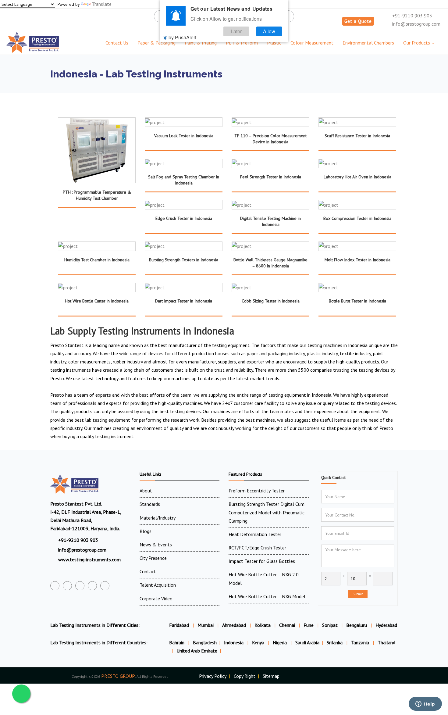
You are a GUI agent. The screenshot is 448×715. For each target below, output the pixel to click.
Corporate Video (156, 598)
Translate (102, 4)
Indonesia (234, 642)
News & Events (156, 545)
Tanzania (360, 642)
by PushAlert (182, 37)
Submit (358, 594)
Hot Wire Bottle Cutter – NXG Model (267, 596)
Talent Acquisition (158, 585)
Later (236, 31)
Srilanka (335, 642)
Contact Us (116, 43)
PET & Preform (242, 43)
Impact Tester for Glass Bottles (262, 561)
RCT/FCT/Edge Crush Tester (257, 548)
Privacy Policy (212, 676)
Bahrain (177, 642)
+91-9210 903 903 (411, 16)
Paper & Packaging (156, 43)
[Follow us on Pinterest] (104, 585)
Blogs (145, 531)
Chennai (287, 625)
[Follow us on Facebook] (54, 585)
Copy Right (244, 676)
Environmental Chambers (368, 43)
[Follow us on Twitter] (67, 585)
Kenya (258, 642)
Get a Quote (358, 21)
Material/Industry (158, 518)
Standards (150, 504)
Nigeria (280, 642)
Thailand (386, 642)
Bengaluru (356, 625)
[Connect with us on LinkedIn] (92, 585)
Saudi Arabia (307, 642)
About (146, 491)
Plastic (274, 43)
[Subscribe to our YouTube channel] (79, 585)
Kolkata (262, 625)
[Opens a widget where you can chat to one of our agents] (425, 704)
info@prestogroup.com (415, 24)
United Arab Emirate (196, 651)
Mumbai (205, 625)
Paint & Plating (201, 43)
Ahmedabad (234, 625)
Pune (309, 625)
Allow (269, 31)
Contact (148, 571)
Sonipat (330, 625)
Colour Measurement (311, 43)
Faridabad (179, 625)
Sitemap (271, 676)
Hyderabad (386, 625)
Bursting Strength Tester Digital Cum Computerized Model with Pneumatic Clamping (266, 512)
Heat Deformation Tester (255, 534)
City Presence (153, 558)
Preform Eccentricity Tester (257, 491)
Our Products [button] (417, 43)
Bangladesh (205, 642)
